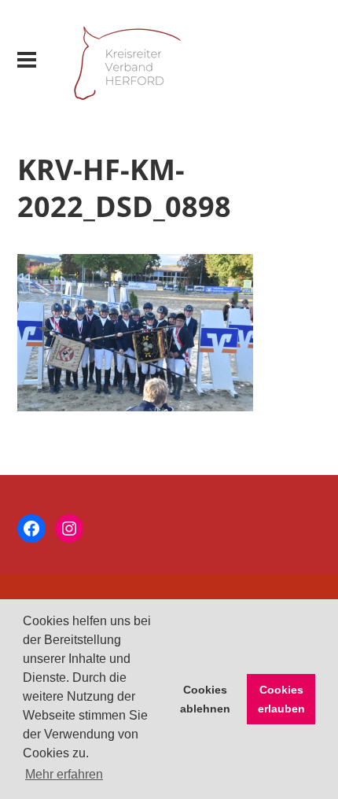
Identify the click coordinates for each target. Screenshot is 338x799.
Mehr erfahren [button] (64, 774)
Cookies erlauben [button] (281, 699)
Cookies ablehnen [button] (205, 699)
